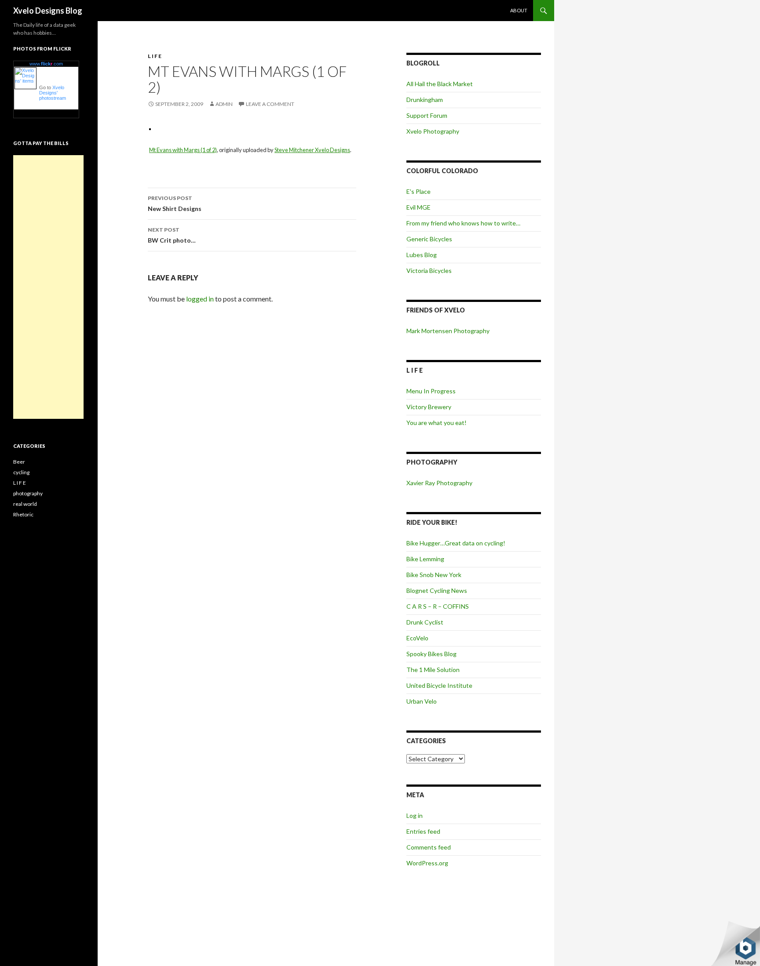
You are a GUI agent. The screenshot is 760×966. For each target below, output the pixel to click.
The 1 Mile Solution (433, 669)
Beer (19, 461)
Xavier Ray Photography (439, 483)
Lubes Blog (421, 254)
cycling (21, 472)
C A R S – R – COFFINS (437, 606)
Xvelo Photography (432, 131)
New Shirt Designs (174, 203)
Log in (414, 815)
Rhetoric (23, 514)
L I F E (154, 56)
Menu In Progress (431, 391)
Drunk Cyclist (424, 622)
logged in (200, 298)
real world (25, 504)
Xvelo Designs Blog (47, 10)
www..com (46, 63)
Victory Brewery (428, 406)
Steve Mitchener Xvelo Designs (312, 149)
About (518, 10)
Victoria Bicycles (429, 270)
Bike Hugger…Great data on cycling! (455, 543)
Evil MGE (418, 207)
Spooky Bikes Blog (431, 653)
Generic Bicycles (429, 239)
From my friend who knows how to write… (463, 223)
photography (28, 493)
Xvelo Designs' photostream (52, 93)
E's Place (418, 191)
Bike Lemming (425, 559)
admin (224, 104)
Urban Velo (421, 701)
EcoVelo (417, 638)
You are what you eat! (436, 422)
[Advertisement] (48, 287)
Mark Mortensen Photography (448, 330)
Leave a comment (270, 104)
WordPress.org (427, 863)
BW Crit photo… (172, 235)
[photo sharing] (150, 128)
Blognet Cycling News (436, 590)
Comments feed (428, 847)
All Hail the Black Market (439, 83)
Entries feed (423, 831)
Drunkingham (424, 99)
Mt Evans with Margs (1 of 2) (183, 149)
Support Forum (426, 115)
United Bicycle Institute (439, 685)
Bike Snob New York (433, 574)
